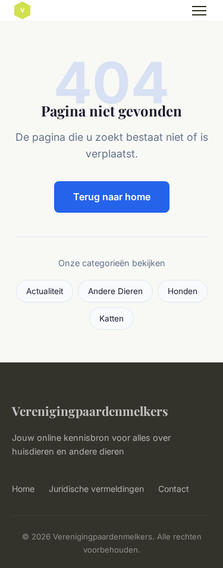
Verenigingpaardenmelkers (90, 410)
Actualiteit (44, 291)
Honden (182, 291)
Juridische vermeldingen (96, 489)
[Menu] (199, 10)
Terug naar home (111, 197)
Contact (173, 489)
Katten (111, 318)
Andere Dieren (115, 291)
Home (23, 489)
